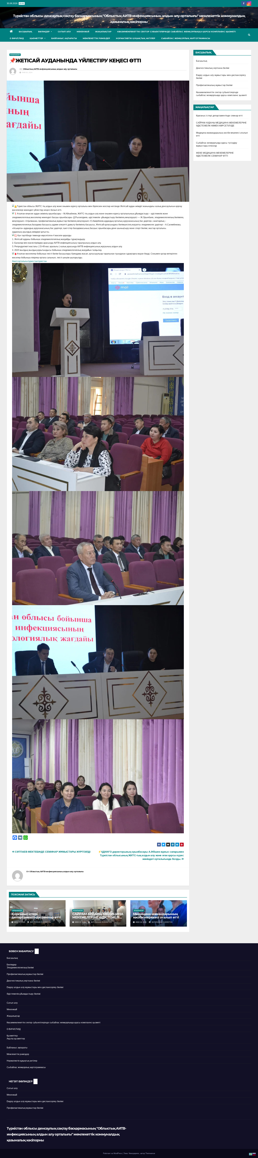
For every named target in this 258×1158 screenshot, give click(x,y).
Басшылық (25, 31)
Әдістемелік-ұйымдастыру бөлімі (23, 994)
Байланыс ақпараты (64, 38)
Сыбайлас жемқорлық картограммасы (185, 38)
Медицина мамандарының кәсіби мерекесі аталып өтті (156, 915)
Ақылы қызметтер (16, 1038)
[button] (249, 35)
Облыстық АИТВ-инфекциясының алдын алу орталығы (50, 69)
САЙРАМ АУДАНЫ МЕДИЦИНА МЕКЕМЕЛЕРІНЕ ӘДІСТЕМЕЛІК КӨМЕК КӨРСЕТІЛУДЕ (97, 917)
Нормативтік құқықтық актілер (135, 38)
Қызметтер (37, 38)
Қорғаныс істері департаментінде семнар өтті (36, 915)
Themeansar (150, 1153)
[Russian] (254, 1154)
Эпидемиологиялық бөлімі (20, 967)
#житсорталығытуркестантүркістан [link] (29, 261)
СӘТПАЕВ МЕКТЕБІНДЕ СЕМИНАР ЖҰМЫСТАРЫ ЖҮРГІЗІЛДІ (52, 851)
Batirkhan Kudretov (40, 922)
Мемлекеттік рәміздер (96, 38)
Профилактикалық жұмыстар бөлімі (214, 85)
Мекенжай (83, 31)
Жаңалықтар (103, 31)
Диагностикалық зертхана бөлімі (212, 68)
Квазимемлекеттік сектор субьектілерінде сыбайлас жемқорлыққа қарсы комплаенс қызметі (176, 31)
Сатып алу (64, 31)
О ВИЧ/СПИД (17, 38)
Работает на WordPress (113, 1153)
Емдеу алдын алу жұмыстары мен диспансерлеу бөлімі (35, 987)
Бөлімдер (44, 31)
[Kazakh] (250, 1154)
